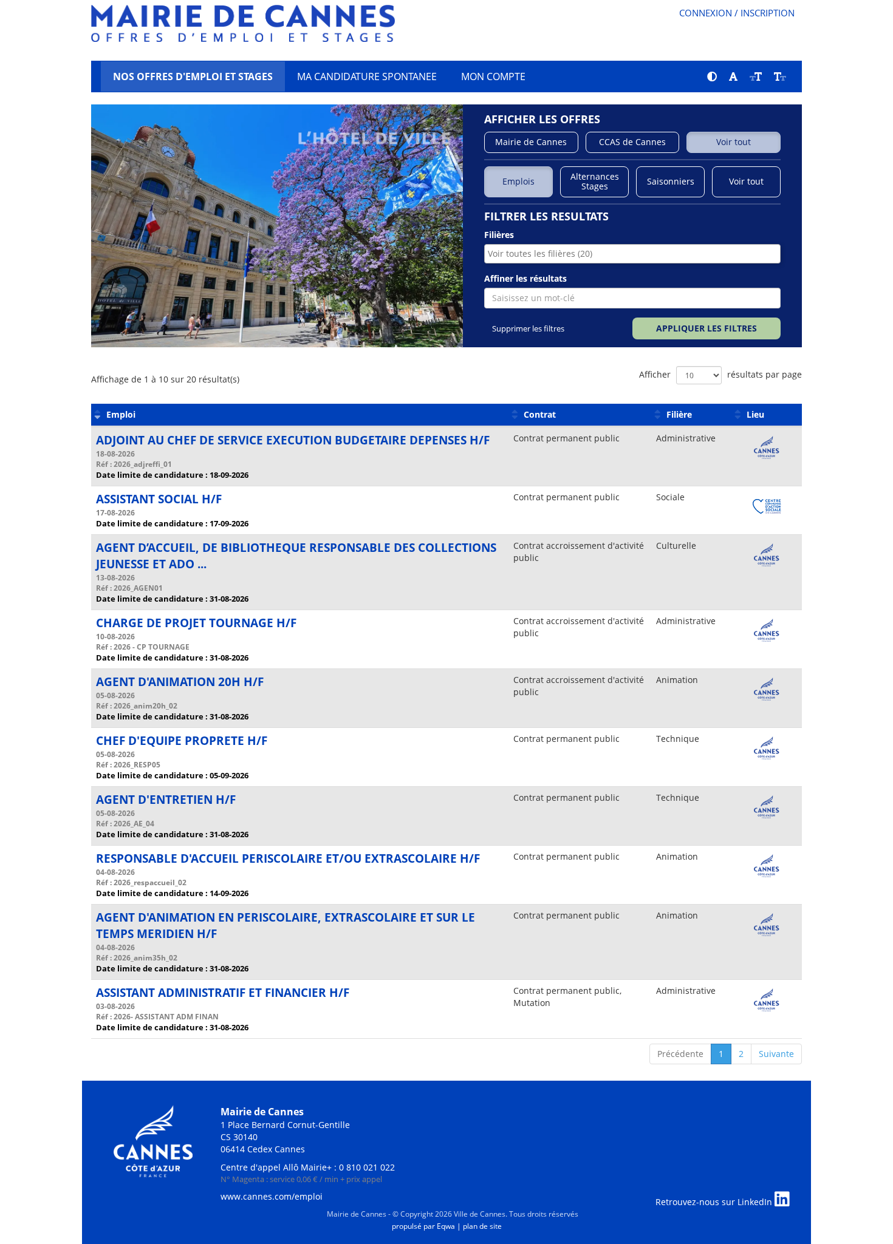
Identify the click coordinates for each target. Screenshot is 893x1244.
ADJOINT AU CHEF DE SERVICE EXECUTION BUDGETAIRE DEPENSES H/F (293, 440)
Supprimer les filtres (525, 328)
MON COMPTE (493, 76)
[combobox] (632, 253)
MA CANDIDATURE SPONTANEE (367, 76)
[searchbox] (627, 254)
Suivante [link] (776, 1053)
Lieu (755, 414)
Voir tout (733, 142)
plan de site (482, 1226)
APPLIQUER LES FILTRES (706, 328)
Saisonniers (670, 181)
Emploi (120, 414)
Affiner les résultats (525, 278)
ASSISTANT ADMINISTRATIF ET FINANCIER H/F (222, 993)
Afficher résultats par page (720, 374)
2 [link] (741, 1053)
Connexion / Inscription (737, 13)
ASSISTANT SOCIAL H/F (159, 499)
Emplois (518, 181)
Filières (499, 234)
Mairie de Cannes (531, 142)
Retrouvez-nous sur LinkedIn (715, 1202)
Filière (679, 414)
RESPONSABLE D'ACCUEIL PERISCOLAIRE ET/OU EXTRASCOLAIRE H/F (288, 858)
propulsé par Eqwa (424, 1226)
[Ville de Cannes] (153, 1140)
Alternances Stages (594, 181)
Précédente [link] (680, 1053)
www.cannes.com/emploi (272, 1196)
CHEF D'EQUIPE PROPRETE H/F (181, 741)
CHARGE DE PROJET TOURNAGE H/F (196, 623)
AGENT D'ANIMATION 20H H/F (180, 682)
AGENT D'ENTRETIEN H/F (166, 799)
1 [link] (721, 1053)
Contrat (540, 414)
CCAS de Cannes (632, 142)
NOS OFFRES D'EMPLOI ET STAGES (193, 76)
